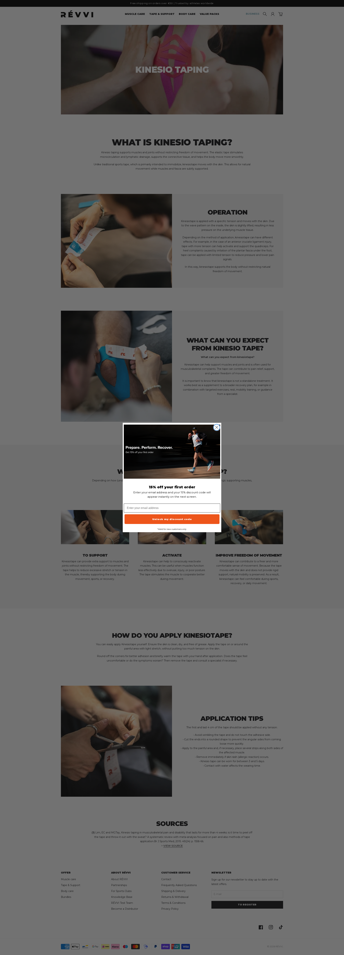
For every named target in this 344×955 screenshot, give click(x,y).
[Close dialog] (217, 427)
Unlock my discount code (172, 519)
